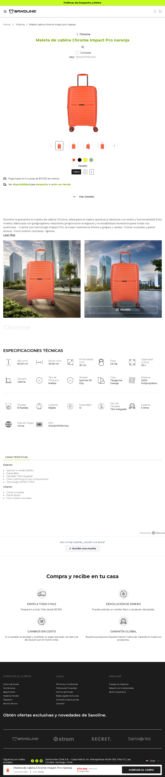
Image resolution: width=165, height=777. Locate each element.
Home (6, 24)
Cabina (76, 172)
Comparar (85, 52)
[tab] (16, 457)
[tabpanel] (82, 489)
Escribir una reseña (86, 549)
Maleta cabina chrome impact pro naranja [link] (52, 24)
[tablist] (82, 457)
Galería (125, 309)
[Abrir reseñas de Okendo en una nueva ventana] (152, 532)
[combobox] (152, 761)
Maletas (20, 24)
